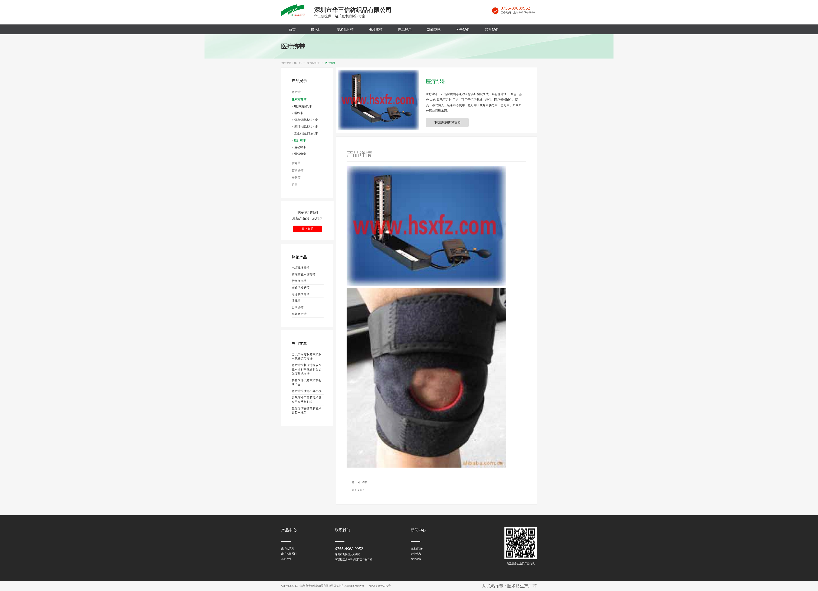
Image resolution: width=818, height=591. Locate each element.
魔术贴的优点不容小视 (306, 391)
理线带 (298, 113)
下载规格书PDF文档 (447, 122)
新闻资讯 (434, 29)
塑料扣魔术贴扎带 (306, 126)
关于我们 (462, 29)
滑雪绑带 (300, 154)
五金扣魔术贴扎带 (306, 133)
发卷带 (296, 163)
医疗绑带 (293, 46)
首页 (292, 29)
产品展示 (405, 29)
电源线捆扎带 (303, 106)
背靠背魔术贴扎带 (306, 120)
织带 (295, 184)
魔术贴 (316, 29)
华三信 (298, 63)
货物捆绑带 (299, 281)
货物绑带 (298, 170)
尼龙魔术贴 (299, 314)
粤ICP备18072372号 (380, 585)
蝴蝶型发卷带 (301, 287)
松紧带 (296, 177)
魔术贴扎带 (345, 29)
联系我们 (491, 29)
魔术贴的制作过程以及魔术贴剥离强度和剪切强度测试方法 (306, 369)
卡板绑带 (376, 29)
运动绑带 (300, 147)
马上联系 (308, 228)
